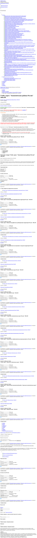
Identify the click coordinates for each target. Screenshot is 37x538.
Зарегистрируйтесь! (9, 512)
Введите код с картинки (13, 142)
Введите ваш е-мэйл (12, 440)
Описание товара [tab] (5, 150)
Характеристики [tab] (5, 151)
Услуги (3, 76)
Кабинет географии (5, 91)
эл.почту (24, 110)
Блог (3, 83)
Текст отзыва (11, 178)
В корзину (2, 105)
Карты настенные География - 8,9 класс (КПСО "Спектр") (11, 92)
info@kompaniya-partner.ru (4, 3)
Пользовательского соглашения (15, 146)
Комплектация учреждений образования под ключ (12, 78)
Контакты (4, 85)
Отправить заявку (3, 211)
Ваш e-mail (11, 176)
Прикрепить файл (15, 495)
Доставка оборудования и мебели (9, 80)
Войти (2, 510)
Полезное (3, 426)
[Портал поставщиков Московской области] (9, 453)
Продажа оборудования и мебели (9, 79)
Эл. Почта (11, 140)
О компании (4, 81)
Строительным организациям (9, 77)
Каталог (3, 90)
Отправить (2, 181)
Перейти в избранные (4, 526)
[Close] (0, 388)
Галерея (3, 427)
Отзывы (3, 84)
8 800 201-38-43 (2, 0)
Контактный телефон (12, 141)
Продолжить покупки (11, 526)
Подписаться (19, 440)
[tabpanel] (18, 160)
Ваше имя (11, 139)
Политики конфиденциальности (26, 146)
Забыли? (1, 507)
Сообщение (11, 463)
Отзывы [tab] (4, 152)
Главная (3, 89)
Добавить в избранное (7, 105)
